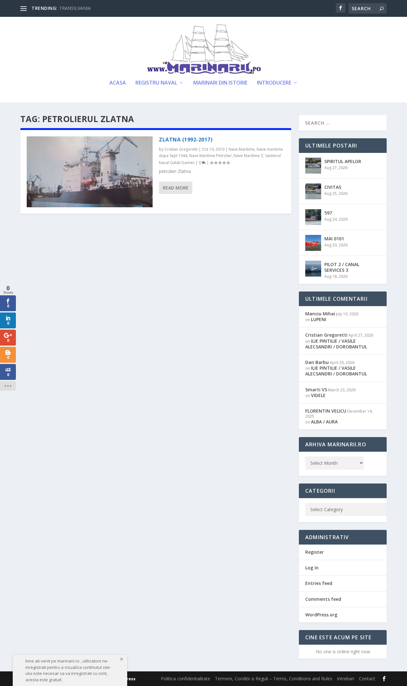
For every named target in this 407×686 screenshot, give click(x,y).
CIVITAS (332, 187)
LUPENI (318, 319)
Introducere (274, 83)
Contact (367, 679)
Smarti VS (316, 390)
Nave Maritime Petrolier (210, 155)
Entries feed (318, 583)
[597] (313, 217)
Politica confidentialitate (185, 679)
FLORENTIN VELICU (325, 411)
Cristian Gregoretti (181, 149)
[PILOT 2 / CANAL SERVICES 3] (313, 269)
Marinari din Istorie (220, 83)
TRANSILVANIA (75, 8)
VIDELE (318, 395)
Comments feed (323, 599)
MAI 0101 (334, 239)
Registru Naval (156, 83)
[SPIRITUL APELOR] (313, 166)
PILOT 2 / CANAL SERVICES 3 (341, 267)
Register (314, 552)
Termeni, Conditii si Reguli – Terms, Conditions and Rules (273, 679)
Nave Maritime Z (248, 155)
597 (328, 213)
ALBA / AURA (324, 422)
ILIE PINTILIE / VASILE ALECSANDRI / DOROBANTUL (336, 344)
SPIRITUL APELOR (342, 161)
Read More (176, 188)
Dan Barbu (317, 362)
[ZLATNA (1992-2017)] (90, 171)
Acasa (117, 83)
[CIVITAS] (313, 191)
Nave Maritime (242, 149)
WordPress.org (321, 615)
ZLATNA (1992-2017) (185, 139)
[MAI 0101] (313, 243)
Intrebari (345, 679)
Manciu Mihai (320, 314)
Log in (312, 568)
